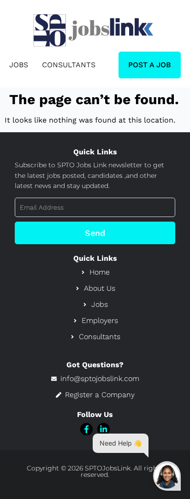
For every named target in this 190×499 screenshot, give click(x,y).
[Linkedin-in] (103, 429)
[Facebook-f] (86, 429)
